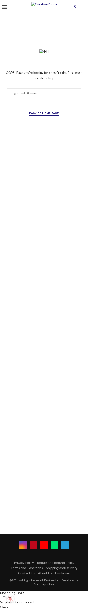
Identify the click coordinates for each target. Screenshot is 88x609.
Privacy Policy (24, 563)
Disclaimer (62, 573)
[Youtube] (44, 545)
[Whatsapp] (54, 545)
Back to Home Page (44, 113)
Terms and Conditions (27, 568)
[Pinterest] (33, 545)
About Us (45, 573)
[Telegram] (65, 545)
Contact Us (26, 573)
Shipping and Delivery (61, 568)
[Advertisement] (44, 335)
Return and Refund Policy (55, 563)
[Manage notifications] (10, 598)
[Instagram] (23, 545)
